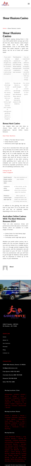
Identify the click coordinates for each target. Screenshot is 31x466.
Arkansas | (16, 415)
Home (4, 28)
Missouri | (22, 425)
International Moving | (13, 448)
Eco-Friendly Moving (18, 461)
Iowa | (8, 425)
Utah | (24, 421)
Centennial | (9, 398)
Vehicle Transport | (20, 446)
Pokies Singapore (8, 172)
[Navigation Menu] (29, 3)
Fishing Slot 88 (7, 170)
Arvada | (23, 394)
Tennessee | (17, 426)
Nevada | (8, 426)
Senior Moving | (17, 451)
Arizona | (8, 415)
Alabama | (15, 423)
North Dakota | (12, 419)
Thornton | (15, 405)
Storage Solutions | (20, 442)
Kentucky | (15, 425)
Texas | (19, 421)
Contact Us (6, 353)
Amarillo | (17, 394)
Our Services (6, 343)
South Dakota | (10, 421)
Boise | (23, 396)
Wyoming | (8, 423)
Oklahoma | (22, 419)
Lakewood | (9, 402)
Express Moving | (16, 453)
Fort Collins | (22, 400)
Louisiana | (8, 417)
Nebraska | (15, 417)
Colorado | (22, 423)
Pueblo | (13, 403)
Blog (4, 349)
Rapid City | (20, 403)
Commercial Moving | (13, 444)
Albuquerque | (9, 394)
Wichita (8, 407)
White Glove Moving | (17, 459)
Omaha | (8, 403)
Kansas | (23, 415)
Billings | (17, 396)
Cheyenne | (17, 398)
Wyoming (7, 428)
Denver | (14, 400)
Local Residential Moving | (14, 436)
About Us (5, 340)
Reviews (5, 346)
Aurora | (9, 396)
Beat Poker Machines (9, 136)
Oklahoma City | (20, 402)
